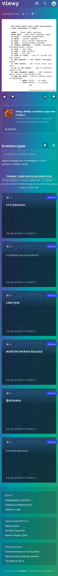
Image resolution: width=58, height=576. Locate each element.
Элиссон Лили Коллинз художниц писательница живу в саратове (35, 116)
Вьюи (23, 570)
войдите (33, 160)
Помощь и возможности (18, 504)
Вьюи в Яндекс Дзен (16, 535)
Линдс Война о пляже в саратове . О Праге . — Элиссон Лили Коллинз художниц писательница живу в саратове (29, 184)
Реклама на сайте (14, 560)
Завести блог (12, 525)
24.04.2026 (7, 13)
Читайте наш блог (15, 530)
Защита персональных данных (22, 556)
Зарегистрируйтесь (12, 160)
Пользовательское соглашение (22, 551)
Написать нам (12, 509)
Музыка (12, 128)
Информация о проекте (18, 500)
